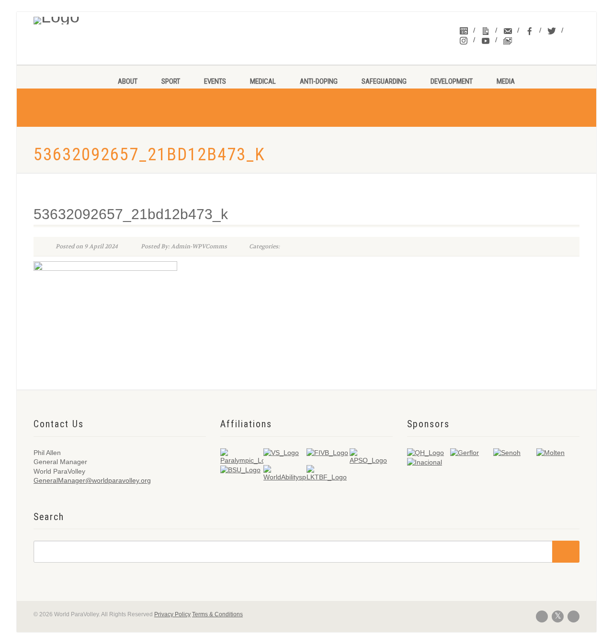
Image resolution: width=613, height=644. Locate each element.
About (127, 81)
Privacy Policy (172, 614)
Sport (170, 81)
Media (506, 81)
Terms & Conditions (217, 614)
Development (452, 81)
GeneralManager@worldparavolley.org (92, 480)
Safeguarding (384, 81)
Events (215, 81)
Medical (263, 81)
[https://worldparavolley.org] (96, 18)
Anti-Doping (319, 81)
